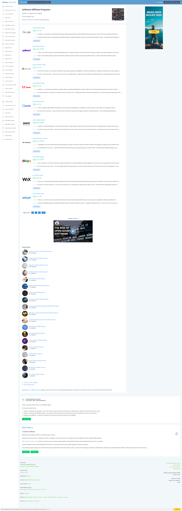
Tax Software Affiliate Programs (36, 374)
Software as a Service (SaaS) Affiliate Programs (40, 251)
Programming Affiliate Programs (37, 292)
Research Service (24, 472)
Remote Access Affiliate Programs (37, 367)
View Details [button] (36, 40)
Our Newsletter (29, 497)
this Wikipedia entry (30, 19)
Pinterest (66, 497)
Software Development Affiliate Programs (39, 285)
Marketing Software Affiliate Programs (38, 272)
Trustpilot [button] (34, 452)
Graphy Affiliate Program (39, 120)
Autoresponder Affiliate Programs (37, 326)
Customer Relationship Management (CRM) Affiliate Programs (44, 306)
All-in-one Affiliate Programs (33, 390)
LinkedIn (45, 497)
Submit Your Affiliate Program (27, 464)
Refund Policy (176, 465)
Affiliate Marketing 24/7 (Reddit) (31, 501)
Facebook (35, 497)
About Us (28, 476)
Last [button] (44, 212)
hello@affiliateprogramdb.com (33, 480)
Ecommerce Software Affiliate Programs (38, 299)
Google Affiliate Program (39, 28)
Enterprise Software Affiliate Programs (38, 258)
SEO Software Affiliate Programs (37, 333)
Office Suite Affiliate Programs (36, 347)
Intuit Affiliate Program (38, 193)
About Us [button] (26, 452)
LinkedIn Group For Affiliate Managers (29, 466)
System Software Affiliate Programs (37, 360)
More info (48, 509)
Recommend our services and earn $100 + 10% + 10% (33, 489)
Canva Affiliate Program (38, 101)
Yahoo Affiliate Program (38, 46)
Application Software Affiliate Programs (38, 265)
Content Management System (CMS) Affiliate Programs (42, 319)
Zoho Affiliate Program (38, 156)
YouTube (50, 497)
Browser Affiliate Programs (35, 353)
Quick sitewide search (29, 384)
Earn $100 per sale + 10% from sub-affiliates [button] (39, 2)
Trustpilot (26, 493)
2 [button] (32, 212)
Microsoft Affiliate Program (39, 64)
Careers (29, 483)
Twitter (40, 497)
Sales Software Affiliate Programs (37, 278)
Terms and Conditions (174, 467)
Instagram (60, 497)
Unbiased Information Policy (31, 441)
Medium (55, 497)
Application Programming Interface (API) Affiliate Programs (43, 312)
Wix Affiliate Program (38, 175)
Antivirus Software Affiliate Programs (38, 340)
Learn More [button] (26, 419)
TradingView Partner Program (40, 138)
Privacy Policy (176, 469)
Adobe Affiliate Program (39, 83)
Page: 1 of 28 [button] (26, 212)
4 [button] (39, 212)
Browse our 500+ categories (31, 382)
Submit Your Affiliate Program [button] (172, 2)
